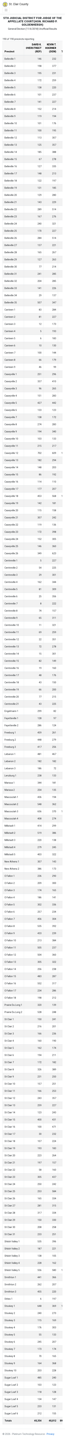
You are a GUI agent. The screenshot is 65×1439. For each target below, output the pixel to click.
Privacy (50, 1434)
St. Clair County (18, 4)
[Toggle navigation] (6, 10)
